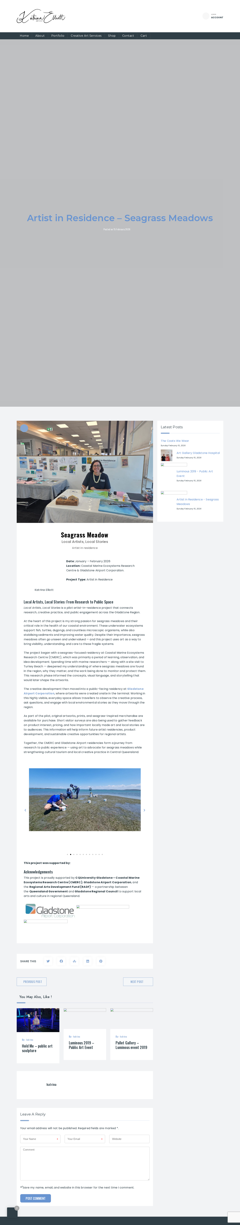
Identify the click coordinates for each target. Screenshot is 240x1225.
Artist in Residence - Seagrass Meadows (198, 501)
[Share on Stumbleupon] (74, 961)
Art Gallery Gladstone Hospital (198, 453)
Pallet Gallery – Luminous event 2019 (131, 1045)
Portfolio (57, 35)
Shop (112, 35)
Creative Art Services (86, 35)
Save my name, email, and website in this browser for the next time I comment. (78, 1187)
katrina (29, 1039)
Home (24, 35)
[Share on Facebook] (61, 961)
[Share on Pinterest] (101, 961)
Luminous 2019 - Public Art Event (195, 473)
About (40, 35)
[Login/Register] (205, 15)
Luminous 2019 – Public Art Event (81, 1045)
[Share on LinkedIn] (88, 961)
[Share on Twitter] (48, 961)
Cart (144, 35)
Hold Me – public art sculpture (37, 1048)
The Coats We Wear (175, 441)
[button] (25, 810)
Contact (128, 35)
